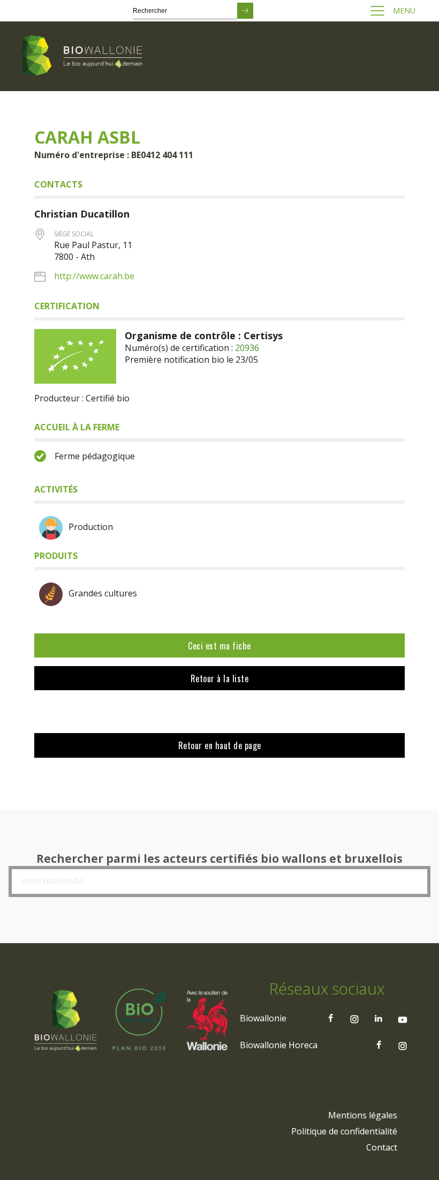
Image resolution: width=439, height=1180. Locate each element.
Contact (381, 1147)
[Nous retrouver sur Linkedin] (378, 1018)
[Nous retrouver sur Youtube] (402, 1018)
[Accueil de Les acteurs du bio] (84, 56)
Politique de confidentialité (344, 1131)
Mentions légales (362, 1115)
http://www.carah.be (94, 276)
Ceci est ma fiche (219, 645)
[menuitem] (362, 1115)
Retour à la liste (220, 678)
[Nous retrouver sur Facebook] (330, 1018)
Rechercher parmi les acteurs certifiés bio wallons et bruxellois (219, 858)
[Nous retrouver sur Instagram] (354, 1018)
